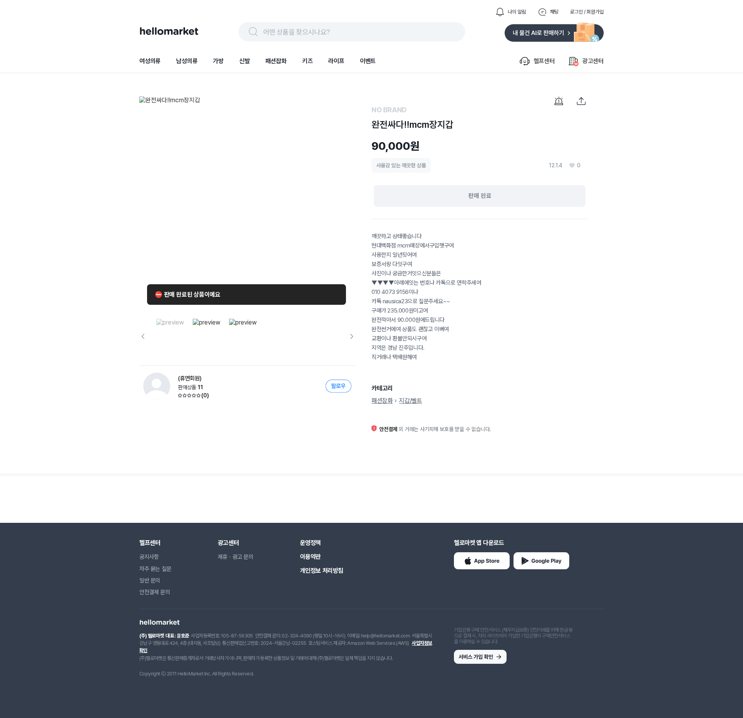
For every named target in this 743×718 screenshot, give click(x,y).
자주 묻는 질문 (155, 568)
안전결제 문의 (154, 592)
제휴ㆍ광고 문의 (235, 556)
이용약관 (310, 556)
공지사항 (149, 556)
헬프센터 (149, 542)
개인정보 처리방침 (321, 570)
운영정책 (310, 542)
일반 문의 (149, 580)
